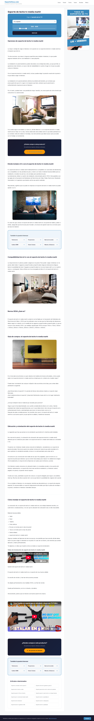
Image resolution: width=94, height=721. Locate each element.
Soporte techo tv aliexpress (42, 700)
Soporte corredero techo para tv (18, 685)
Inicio (59, 2)
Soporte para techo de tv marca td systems (46, 689)
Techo (70, 2)
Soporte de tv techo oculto (17, 689)
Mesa (86, 2)
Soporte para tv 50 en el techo (18, 693)
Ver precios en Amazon (35, 152)
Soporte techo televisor (16, 700)
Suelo (75, 2)
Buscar (34, 33)
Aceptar (87, 718)
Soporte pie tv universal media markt (19, 697)
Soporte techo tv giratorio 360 (18, 704)
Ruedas (81, 2)
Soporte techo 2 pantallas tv (42, 697)
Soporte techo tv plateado (42, 704)
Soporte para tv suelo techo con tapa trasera (46, 693)
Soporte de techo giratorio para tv (44, 685)
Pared (64, 2)
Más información (53, 718)
